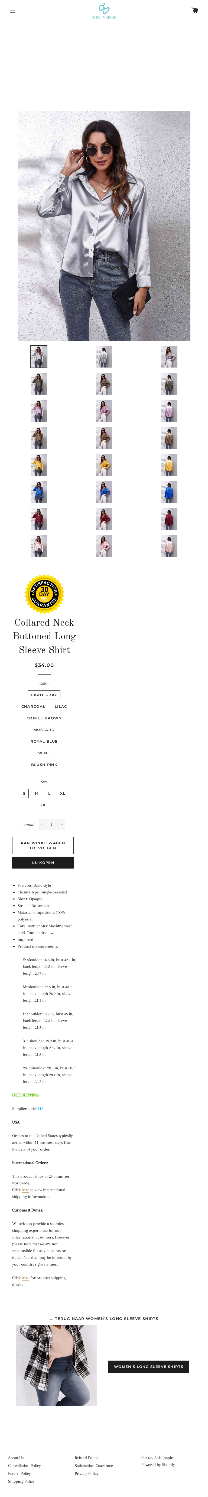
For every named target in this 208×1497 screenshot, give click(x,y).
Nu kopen (43, 862)
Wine (44, 753)
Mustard (44, 730)
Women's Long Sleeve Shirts (148, 1366)
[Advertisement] (104, 62)
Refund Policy (86, 1457)
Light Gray (44, 695)
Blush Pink (44, 764)
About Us (16, 1457)
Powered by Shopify (158, 1464)
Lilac (61, 706)
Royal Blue (44, 741)
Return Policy (19, 1473)
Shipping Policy (21, 1481)
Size (44, 781)
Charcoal (33, 706)
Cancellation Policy (24, 1465)
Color (44, 683)
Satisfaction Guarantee (94, 1465)
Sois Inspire (164, 1457)
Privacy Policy (87, 1473)
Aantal (29, 824)
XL (63, 793)
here (25, 1189)
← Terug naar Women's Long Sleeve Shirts (104, 1318)
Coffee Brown (44, 718)
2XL (44, 805)
